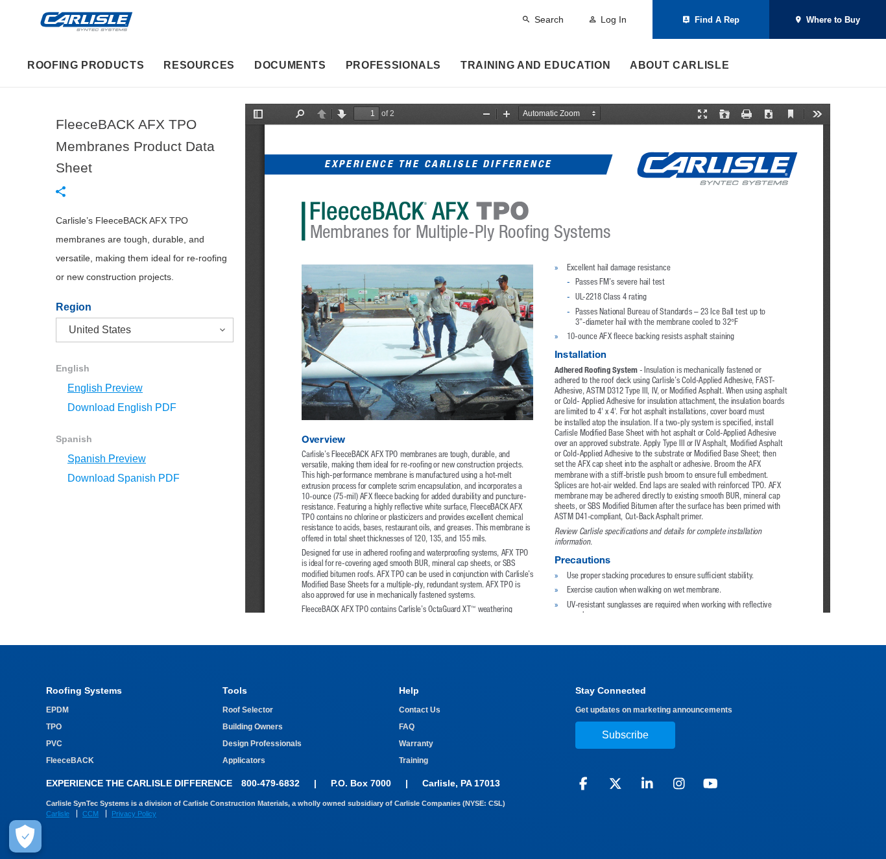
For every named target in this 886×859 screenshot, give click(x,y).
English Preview (105, 388)
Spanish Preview (106, 458)
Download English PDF (121, 407)
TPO (54, 726)
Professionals (393, 65)
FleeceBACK (70, 760)
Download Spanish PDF (123, 478)
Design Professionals (262, 743)
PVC (54, 743)
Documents (290, 65)
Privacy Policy (134, 814)
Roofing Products (85, 65)
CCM (90, 814)
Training (413, 760)
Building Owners (252, 726)
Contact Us (419, 709)
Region (73, 307)
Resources (199, 65)
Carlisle (57, 814)
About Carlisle (679, 65)
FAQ (406, 726)
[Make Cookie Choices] (25, 836)
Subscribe (625, 734)
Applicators (243, 760)
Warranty (416, 743)
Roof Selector (247, 709)
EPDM (57, 709)
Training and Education (535, 65)
